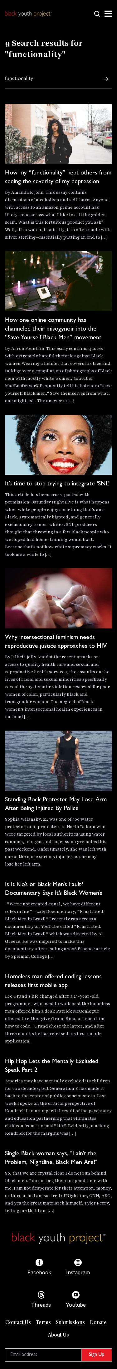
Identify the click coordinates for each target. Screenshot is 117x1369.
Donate (98, 1322)
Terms (43, 1322)
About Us (58, 1334)
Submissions (70, 1322)
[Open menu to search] (97, 14)
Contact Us (18, 1322)
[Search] (106, 79)
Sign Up (96, 1354)
